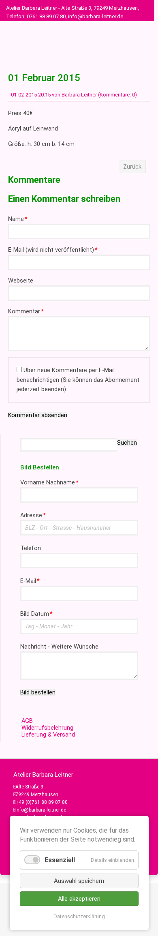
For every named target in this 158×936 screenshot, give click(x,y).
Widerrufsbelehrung (47, 727)
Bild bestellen (38, 692)
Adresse (33, 515)
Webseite (20, 280)
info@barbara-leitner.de (40, 810)
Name (18, 219)
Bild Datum (36, 613)
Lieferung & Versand (48, 734)
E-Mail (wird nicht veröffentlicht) (53, 249)
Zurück (132, 166)
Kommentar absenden (37, 415)
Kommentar (26, 311)
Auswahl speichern (79, 881)
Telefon (30, 548)
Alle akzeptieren (79, 898)
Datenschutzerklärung (79, 916)
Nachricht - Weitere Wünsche (59, 646)
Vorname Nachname (49, 482)
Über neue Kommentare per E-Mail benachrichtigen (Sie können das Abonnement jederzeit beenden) (78, 379)
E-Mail (30, 581)
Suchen (127, 442)
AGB (27, 721)
